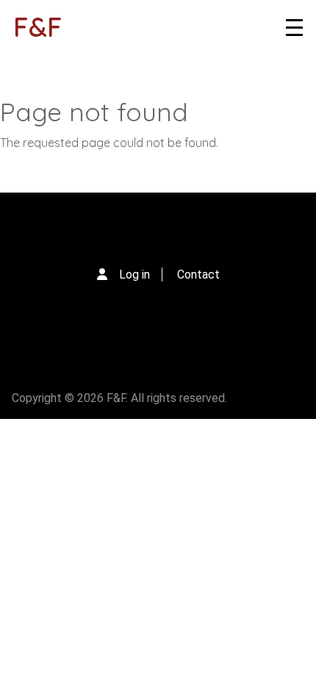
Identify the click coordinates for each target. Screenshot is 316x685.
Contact (198, 274)
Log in (134, 274)
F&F (37, 26)
